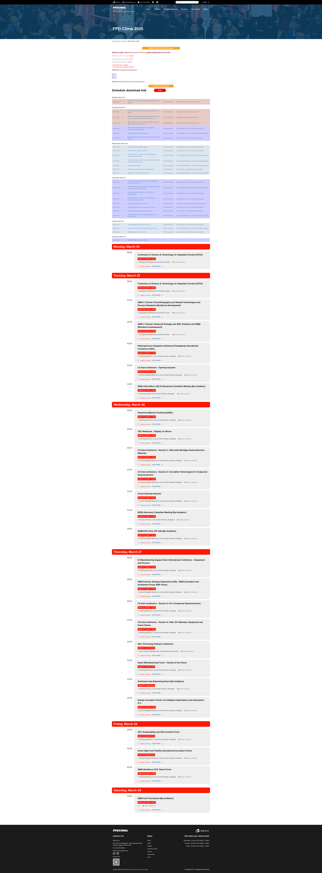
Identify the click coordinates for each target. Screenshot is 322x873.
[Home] (120, 830)
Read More (156, 266)
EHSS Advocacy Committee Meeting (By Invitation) (141, 169)
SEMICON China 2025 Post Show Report (161, 48)
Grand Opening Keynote (134, 165)
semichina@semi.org (122, 850)
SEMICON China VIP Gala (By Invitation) (138, 173)
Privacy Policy (144, 869)
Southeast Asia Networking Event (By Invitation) (140, 211)
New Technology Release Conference (137, 203)
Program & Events (171, 9)
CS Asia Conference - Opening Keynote (138, 133)
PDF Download (160, 90)
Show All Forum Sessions (161, 86)
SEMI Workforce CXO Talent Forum (137, 232)
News (205, 9)
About (149, 840)
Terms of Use (136, 869)
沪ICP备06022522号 (189, 869)
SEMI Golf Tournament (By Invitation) (137, 240)
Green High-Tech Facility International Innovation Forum (142, 228)
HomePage (115, 41)
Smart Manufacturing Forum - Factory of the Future (141, 207)
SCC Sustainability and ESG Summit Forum (139, 224)
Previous (184, 9)
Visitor (148, 9)
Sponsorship (195, 9)
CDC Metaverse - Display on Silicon (137, 150)
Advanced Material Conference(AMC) (137, 147)
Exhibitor (157, 9)
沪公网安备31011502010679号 (201, 869)
